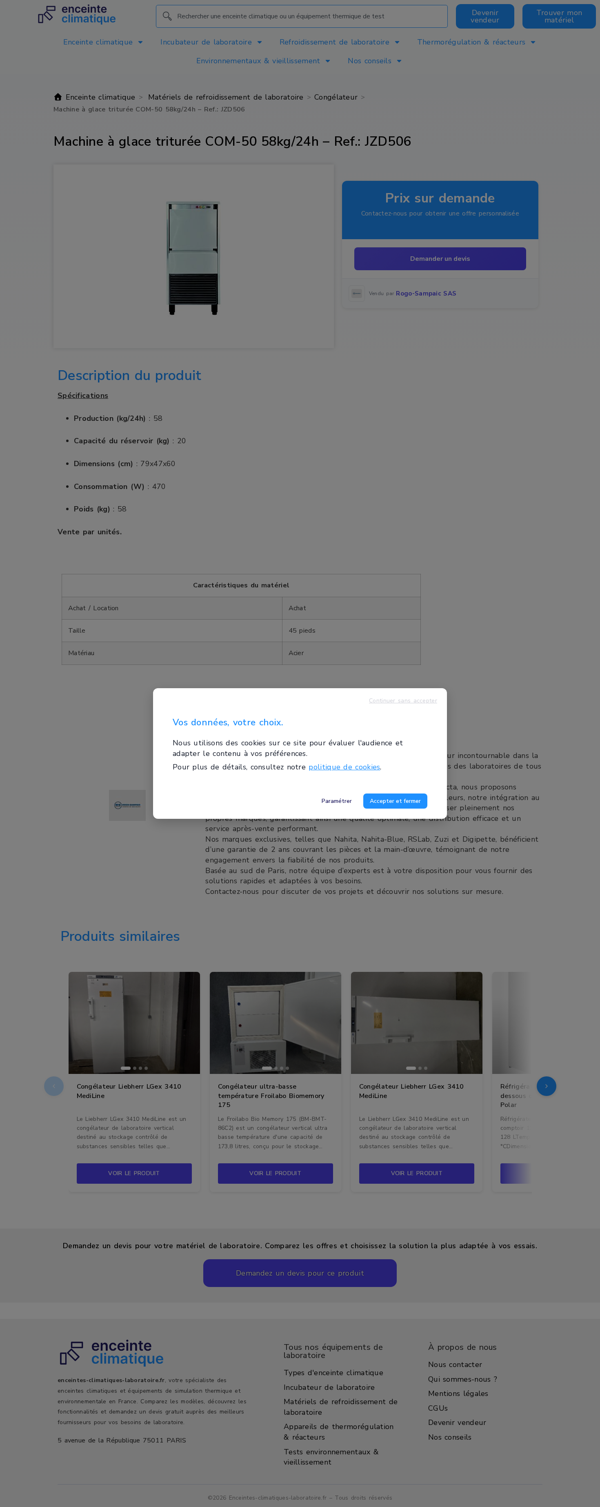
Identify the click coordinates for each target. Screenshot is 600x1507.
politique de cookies (344, 767)
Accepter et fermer (395, 801)
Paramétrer (337, 801)
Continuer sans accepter (403, 701)
